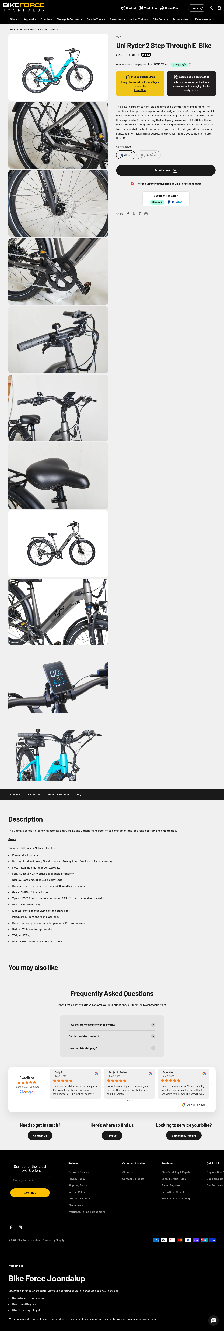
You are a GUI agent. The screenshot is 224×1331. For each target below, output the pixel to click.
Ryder (120, 36)
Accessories (180, 19)
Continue (30, 1192)
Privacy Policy (76, 1178)
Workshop (150, 7)
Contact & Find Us (133, 1178)
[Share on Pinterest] (140, 214)
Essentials (116, 19)
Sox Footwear (215, 1185)
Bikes (13, 19)
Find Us (112, 1135)
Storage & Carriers (68, 19)
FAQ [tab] (79, 794)
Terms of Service (78, 1172)
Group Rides (172, 7)
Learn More (140, 90)
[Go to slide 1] (127, 1100)
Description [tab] (34, 794)
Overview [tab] (14, 794)
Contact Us (40, 1135)
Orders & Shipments (80, 1198)
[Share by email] (146, 214)
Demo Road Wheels (173, 1191)
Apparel (29, 19)
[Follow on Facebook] (10, 1227)
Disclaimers (75, 1205)
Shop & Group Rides (174, 1178)
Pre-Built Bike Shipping (176, 1198)
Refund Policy (76, 1191)
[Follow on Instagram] (19, 1227)
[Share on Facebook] (128, 214)
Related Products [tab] (59, 794)
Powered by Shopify (53, 1240)
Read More (122, 138)
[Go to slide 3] (132, 1100)
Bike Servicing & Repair (176, 1172)
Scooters (46, 19)
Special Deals (215, 1178)
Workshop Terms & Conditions (87, 1211)
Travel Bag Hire (171, 1185)
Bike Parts (159, 19)
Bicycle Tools (95, 19)
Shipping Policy (77, 1185)
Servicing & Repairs (184, 1135)
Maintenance (203, 19)
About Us (128, 1172)
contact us (152, 1004)
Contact (130, 7)
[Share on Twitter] (134, 214)
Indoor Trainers (139, 19)
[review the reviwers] (96, 1074)
